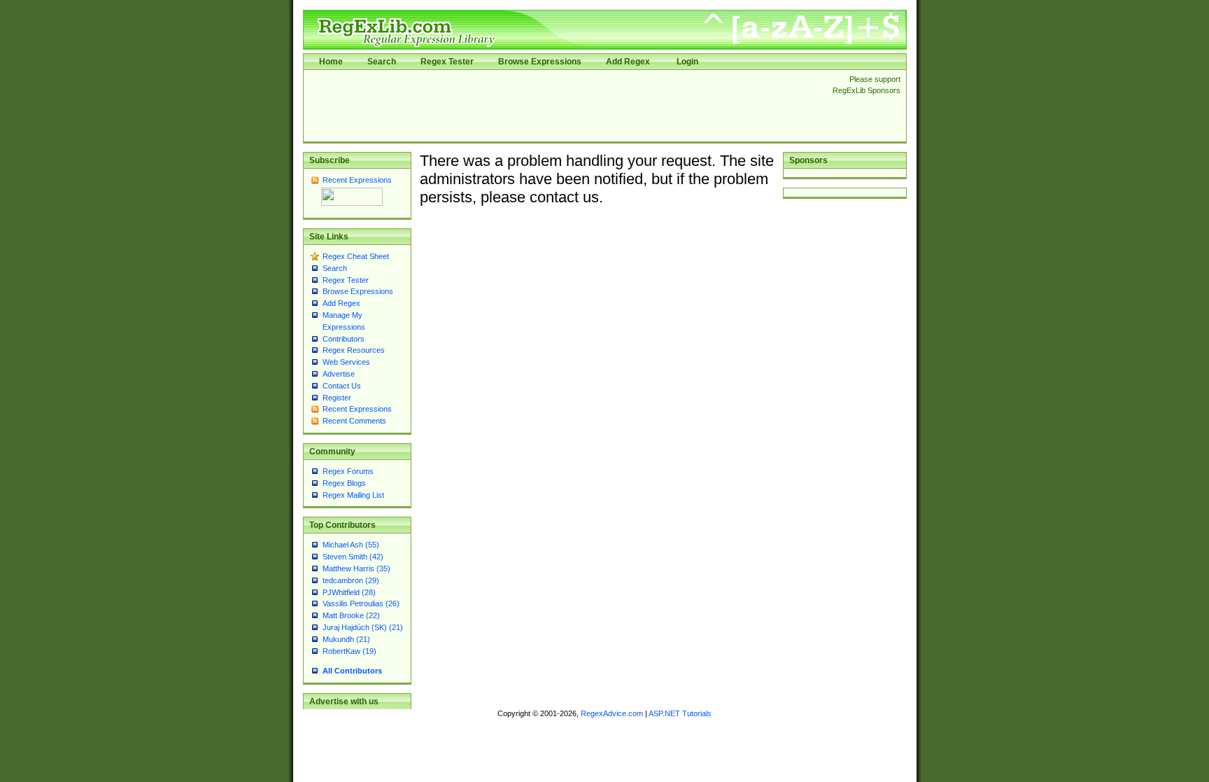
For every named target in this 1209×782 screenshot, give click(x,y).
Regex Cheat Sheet (356, 256)
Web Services (346, 362)
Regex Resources (354, 350)
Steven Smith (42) (353, 556)
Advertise (339, 374)
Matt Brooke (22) (351, 615)
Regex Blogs (344, 483)
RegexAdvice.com (612, 713)
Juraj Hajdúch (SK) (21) (363, 627)
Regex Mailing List (353, 495)
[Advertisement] (564, 105)
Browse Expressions (539, 62)
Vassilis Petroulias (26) (361, 603)
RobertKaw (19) (349, 651)
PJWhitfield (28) (349, 592)
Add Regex (628, 62)
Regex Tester (447, 62)
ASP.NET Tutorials (680, 713)
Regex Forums (348, 471)
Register (337, 397)
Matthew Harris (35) (356, 568)
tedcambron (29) (351, 580)
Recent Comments (354, 421)
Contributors (344, 339)
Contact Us (342, 386)
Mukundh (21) (346, 639)
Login (687, 62)
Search (381, 62)
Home (331, 62)
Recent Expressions (357, 180)
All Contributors (352, 670)
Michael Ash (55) (351, 544)
